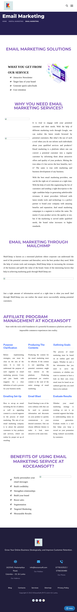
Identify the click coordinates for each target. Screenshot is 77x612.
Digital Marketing (16, 21)
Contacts (21, 588)
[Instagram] (43, 600)
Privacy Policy (63, 588)
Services (35, 588)
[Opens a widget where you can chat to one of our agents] (69, 608)
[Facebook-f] (37, 600)
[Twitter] (33, 600)
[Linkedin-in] (40, 600)
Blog (10, 588)
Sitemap (48, 588)
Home (4, 21)
